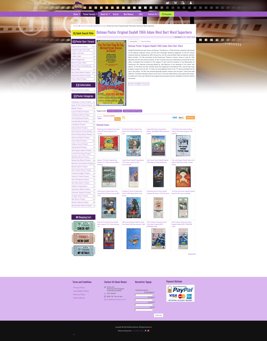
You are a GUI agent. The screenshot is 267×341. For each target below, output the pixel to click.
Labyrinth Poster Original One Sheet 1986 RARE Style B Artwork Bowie (158, 131)
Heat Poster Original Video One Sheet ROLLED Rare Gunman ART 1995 (108, 193)
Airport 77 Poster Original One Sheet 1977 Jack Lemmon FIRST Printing (108, 162)
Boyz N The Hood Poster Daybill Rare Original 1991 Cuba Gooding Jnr (108, 224)
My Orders (183, 2)
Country (152, 307)
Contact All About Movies (115, 282)
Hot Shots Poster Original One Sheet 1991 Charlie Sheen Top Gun (132, 131)
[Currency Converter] (123, 117)
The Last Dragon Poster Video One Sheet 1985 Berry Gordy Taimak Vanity (183, 162)
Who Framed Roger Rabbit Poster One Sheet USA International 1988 (133, 223)
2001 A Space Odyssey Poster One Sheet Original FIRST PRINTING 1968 (157, 224)
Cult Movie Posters (115, 111)
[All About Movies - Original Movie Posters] (78, 5)
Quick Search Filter (85, 33)
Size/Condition (146, 41)
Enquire (117, 119)
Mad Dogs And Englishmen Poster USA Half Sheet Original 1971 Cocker (108, 131)
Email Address (149, 292)
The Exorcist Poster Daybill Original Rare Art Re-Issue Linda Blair (183, 192)
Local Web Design (138, 331)
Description (133, 41)
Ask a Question (144, 84)
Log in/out (191, 2)
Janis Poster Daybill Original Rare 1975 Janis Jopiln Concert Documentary (133, 162)
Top (73, 334)
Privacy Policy (79, 287)
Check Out (168, 2)
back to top (192, 254)
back (193, 37)
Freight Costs (133, 84)
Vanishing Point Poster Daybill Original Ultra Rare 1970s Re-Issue (158, 192)
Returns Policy (79, 294)
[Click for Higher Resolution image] (111, 73)
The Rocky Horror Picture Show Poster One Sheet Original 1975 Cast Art (182, 131)
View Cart (190, 117)
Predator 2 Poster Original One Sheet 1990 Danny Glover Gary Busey (132, 193)
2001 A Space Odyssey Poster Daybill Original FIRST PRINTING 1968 (182, 224)
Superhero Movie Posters (133, 111)
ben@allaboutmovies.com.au (116, 299)
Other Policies (79, 298)
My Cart (175, 2)
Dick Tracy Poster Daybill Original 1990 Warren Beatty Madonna (157, 161)
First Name (151, 297)
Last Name (151, 302)
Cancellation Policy (81, 291)
